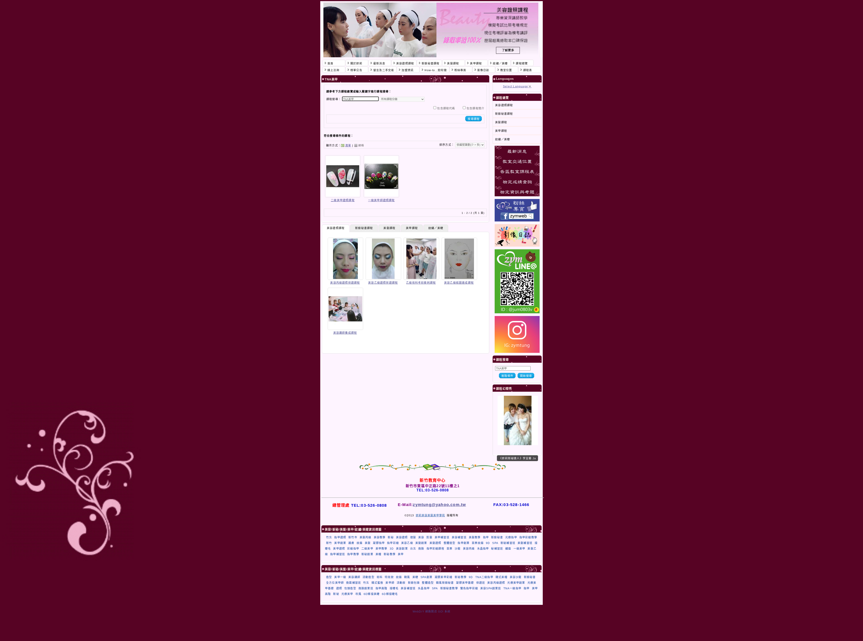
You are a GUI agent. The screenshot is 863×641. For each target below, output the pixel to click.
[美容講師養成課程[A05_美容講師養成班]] (345, 328)
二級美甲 (367, 548)
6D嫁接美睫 (372, 594)
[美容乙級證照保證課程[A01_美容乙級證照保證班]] (383, 278)
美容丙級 (469, 548)
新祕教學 (461, 577)
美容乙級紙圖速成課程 (459, 282)
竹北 (329, 537)
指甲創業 (463, 543)
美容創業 (402, 548)
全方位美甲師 (335, 582)
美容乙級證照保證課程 (383, 282)
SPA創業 (426, 577)
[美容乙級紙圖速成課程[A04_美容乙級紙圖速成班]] (459, 278)
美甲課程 (412, 228)
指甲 (486, 537)
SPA (495, 543)
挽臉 (421, 548)
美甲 (401, 554)
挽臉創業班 (365, 588)
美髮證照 (435, 543)
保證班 (480, 582)
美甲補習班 (442, 537)
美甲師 (389, 582)
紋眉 (360, 543)
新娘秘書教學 (449, 588)
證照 (339, 588)
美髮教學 (475, 537)
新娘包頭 (414, 582)
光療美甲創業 (516, 582)
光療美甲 (347, 594)
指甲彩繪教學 (528, 537)
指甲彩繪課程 (435, 548)
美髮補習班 (525, 543)
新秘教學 (390, 554)
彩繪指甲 (353, 548)
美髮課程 (389, 228)
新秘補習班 (507, 543)
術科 (380, 577)
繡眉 (508, 548)
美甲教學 (381, 548)
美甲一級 (340, 577)
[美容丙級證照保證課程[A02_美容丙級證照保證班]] (345, 278)
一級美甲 (519, 548)
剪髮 (429, 537)
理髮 (413, 537)
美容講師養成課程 (345, 332)
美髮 (368, 543)
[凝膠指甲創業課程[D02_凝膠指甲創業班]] (518, 444)
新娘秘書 (497, 537)
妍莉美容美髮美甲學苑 (430, 515)
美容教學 (380, 537)
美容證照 (402, 537)
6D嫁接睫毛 (390, 594)
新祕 (336, 594)
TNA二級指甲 (484, 577)
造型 (329, 577)
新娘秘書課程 (364, 228)
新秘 (391, 537)
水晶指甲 (483, 548)
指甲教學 (353, 554)
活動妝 (401, 582)
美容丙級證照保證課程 (345, 282)
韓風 (407, 577)
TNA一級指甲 (512, 588)
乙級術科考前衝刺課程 (421, 282)
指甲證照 (340, 537)
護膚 (351, 543)
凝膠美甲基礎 (465, 582)
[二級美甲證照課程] (342, 195)
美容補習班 (459, 537)
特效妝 (389, 577)
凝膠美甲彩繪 (443, 577)
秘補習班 (497, 548)
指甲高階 (381, 588)
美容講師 (354, 577)
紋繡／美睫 (435, 228)
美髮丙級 (365, 537)
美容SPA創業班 (490, 588)
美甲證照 (339, 548)
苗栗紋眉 (478, 543)
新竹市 (352, 537)
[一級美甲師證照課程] (381, 195)
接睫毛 (394, 588)
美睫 (415, 577)
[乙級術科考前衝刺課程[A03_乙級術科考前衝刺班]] (421, 278)
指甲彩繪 (393, 543)
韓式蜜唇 (377, 582)
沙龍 (457, 548)
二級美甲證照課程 (343, 200)
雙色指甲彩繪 (469, 588)
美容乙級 (407, 543)
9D (488, 543)
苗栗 (449, 548)
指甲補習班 (337, 554)
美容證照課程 (336, 228)
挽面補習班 (353, 582)
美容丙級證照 (496, 582)
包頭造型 (350, 588)
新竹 (329, 543)
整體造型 (450, 543)
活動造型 (368, 577)
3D (392, 548)
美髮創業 (421, 543)
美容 (421, 537)
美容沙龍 (516, 577)
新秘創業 (367, 554)
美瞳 (378, 554)
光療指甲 (511, 537)
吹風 (358, 594)
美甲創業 (340, 543)
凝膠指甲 (379, 543)
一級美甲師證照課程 (381, 200)
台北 (413, 548)
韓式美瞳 (501, 577)
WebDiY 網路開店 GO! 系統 (432, 611)
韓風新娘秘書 (445, 582)
